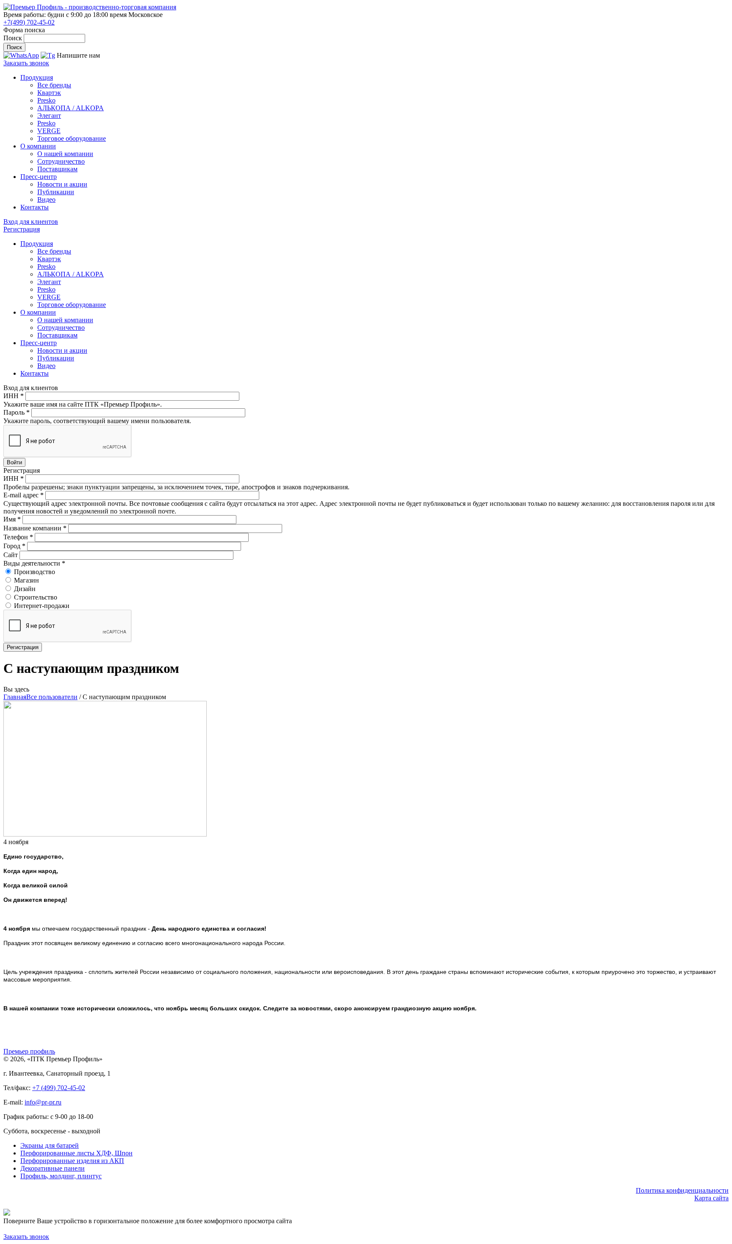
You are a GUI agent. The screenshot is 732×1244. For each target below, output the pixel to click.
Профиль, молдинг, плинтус (61, 1176)
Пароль (16, 412)
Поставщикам (57, 169)
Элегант (49, 115)
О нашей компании (65, 153)
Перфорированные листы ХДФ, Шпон (76, 1153)
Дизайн (25, 588)
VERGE (49, 130)
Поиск (13, 38)
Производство (34, 571)
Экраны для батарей (49, 1145)
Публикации (55, 191)
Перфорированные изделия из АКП (72, 1160)
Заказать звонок (26, 63)
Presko (46, 100)
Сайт (11, 554)
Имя (12, 519)
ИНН (13, 395)
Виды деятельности (34, 563)
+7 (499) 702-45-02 (58, 1087)
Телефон (18, 537)
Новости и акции (62, 184)
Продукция (36, 77)
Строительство (35, 597)
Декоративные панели (52, 1168)
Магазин (26, 580)
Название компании (35, 528)
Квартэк (49, 92)
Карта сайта (711, 1198)
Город (14, 545)
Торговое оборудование (71, 138)
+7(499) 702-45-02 (29, 22)
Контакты (34, 207)
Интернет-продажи (41, 605)
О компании (38, 146)
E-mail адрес (23, 495)
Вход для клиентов (30, 221)
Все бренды (54, 85)
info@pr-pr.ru (43, 1102)
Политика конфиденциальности (682, 1190)
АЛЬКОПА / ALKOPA (70, 108)
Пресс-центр (38, 176)
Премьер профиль (29, 1051)
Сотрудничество (61, 161)
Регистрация (21, 229)
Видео (46, 199)
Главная (14, 696)
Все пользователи (52, 696)
